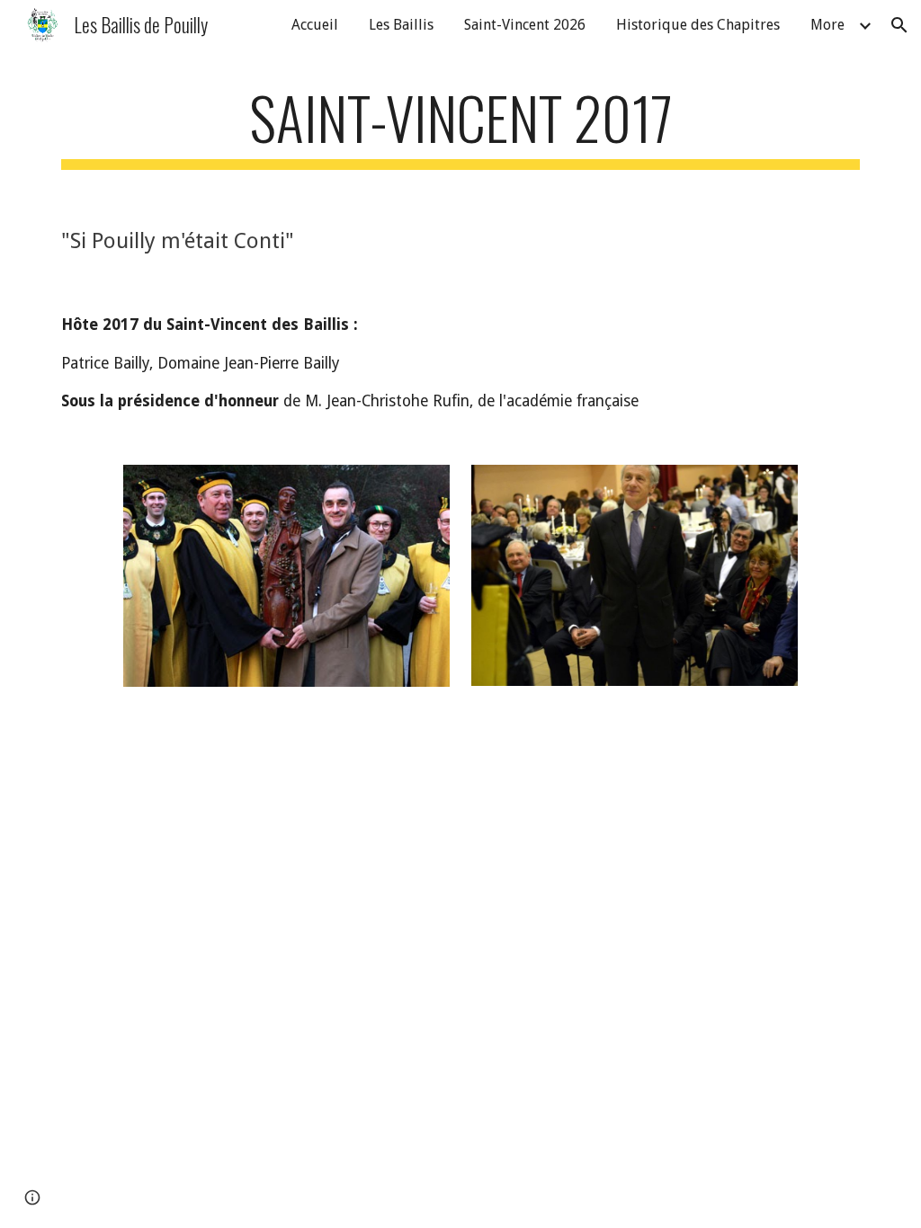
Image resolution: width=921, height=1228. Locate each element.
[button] (899, 25)
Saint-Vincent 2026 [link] (525, 24)
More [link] (827, 24)
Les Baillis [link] (401, 24)
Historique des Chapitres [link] (698, 24)
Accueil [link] (314, 24)
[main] (461, 126)
